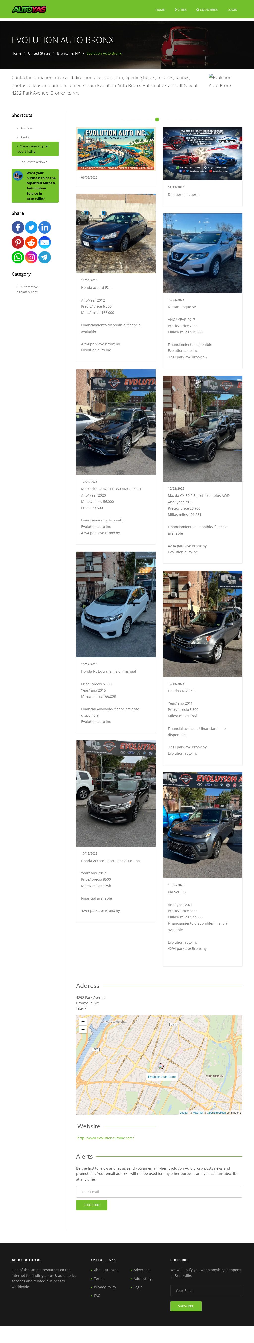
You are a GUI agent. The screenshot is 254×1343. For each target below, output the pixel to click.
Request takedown (33, 162)
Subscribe (92, 1205)
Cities (182, 9)
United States (39, 53)
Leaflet (184, 1112)
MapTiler (198, 1112)
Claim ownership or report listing (32, 149)
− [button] (83, 1029)
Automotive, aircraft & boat (28, 289)
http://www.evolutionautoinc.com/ (105, 1138)
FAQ (97, 1295)
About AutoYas (106, 1269)
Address (26, 128)
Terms (99, 1278)
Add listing (143, 1278)
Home (160, 9)
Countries (208, 9)
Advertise (141, 1269)
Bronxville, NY (68, 53)
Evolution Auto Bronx (162, 1076)
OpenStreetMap (216, 1112)
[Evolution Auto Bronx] (161, 1066)
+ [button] (83, 1022)
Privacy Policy (105, 1287)
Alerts (24, 137)
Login (232, 9)
